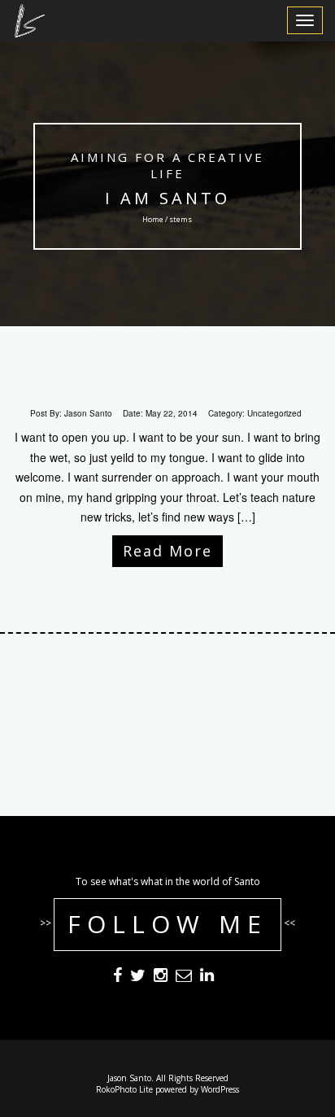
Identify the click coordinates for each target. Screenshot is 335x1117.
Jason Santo (88, 413)
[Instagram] (161, 977)
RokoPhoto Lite (124, 1089)
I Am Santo (167, 198)
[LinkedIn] (207, 977)
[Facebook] (117, 977)
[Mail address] (184, 977)
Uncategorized (274, 413)
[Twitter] (138, 977)
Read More (167, 551)
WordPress (220, 1089)
